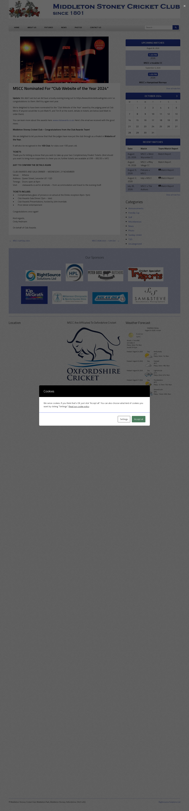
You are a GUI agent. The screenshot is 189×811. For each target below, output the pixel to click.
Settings (124, 419)
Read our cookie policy (79, 406)
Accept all (138, 419)
